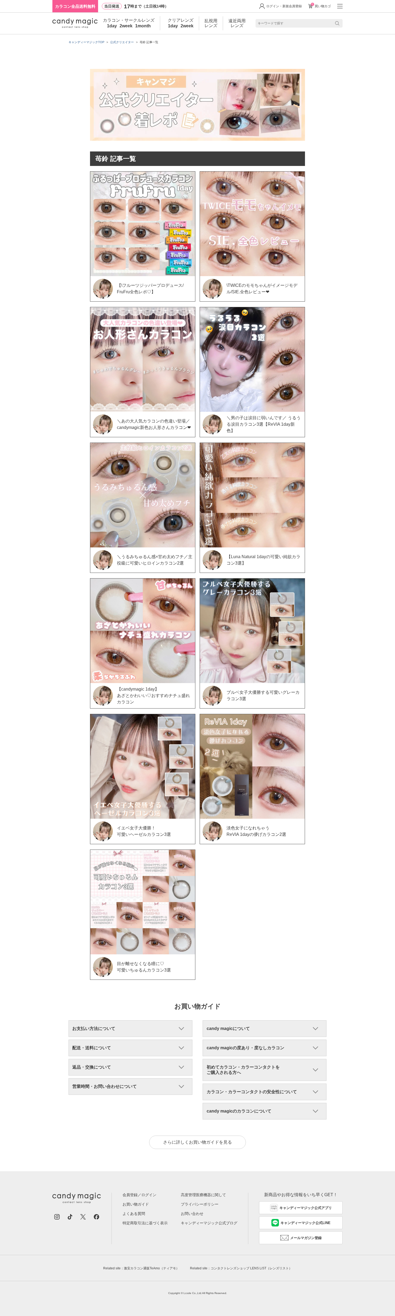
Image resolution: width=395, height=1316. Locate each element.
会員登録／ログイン (139, 1195)
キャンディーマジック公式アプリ (305, 1208)
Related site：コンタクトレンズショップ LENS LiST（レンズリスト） (241, 1268)
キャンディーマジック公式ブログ (209, 1223)
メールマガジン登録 (306, 1238)
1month (143, 26)
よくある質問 (134, 1213)
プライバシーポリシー (199, 1204)
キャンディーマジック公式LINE (306, 1223)
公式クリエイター (122, 42)
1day (112, 26)
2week (126, 26)
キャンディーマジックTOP (86, 42)
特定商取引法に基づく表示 (145, 1223)
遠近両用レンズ (237, 23)
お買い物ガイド (136, 1204)
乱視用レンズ (210, 23)
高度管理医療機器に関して (203, 1195)
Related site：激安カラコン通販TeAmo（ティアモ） (141, 1268)
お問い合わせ (192, 1213)
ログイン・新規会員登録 (284, 6)
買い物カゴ (321, 6)
